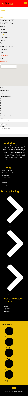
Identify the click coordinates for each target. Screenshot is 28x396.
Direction (2, 9)
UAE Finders (8, 143)
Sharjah (7, 304)
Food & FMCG (5, 180)
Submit (2, 135)
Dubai (6, 306)
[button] (25, 3)
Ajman (6, 309)
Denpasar (7, 308)
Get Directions (4, 35)
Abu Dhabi (7, 311)
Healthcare (4, 182)
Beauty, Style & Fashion (7, 170)
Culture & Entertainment (7, 172)
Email (1, 17)
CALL (1, 15)
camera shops (3, 61)
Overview (2, 10)
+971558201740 (4, 55)
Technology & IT (5, 185)
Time (1, 12)
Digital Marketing (5, 175)
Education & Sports (6, 177)
